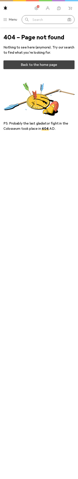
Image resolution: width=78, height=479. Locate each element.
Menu (13, 19)
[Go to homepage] (5, 8)
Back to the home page (39, 65)
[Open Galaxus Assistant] (58, 8)
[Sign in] (47, 8)
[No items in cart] (70, 8)
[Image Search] (69, 19)
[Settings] (36, 8)
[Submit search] (27, 19)
